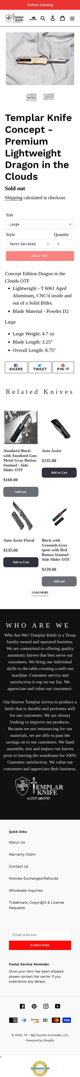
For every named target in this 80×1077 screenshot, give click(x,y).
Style (10, 234)
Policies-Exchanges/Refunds (33, 878)
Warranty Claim (22, 854)
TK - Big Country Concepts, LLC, (46, 1035)
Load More (40, 592)
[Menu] (72, 18)
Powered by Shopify (40, 1040)
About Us (17, 842)
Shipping (13, 197)
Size (9, 215)
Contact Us (18, 866)
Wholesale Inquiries (26, 890)
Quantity (61, 234)
